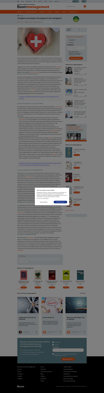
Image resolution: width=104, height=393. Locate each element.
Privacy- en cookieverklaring (42, 198)
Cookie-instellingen (43, 202)
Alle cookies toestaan (60, 202)
